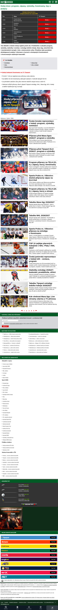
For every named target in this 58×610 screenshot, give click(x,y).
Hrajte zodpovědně (4, 589)
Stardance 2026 (6, 450)
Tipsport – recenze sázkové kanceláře (10, 457)
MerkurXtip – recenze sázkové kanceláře (11, 469)
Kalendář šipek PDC (7, 419)
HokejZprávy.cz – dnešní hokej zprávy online (12, 338)
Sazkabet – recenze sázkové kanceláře (11, 462)
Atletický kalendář (6, 424)
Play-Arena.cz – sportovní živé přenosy (11, 345)
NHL (5, 65)
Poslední (36, 310)
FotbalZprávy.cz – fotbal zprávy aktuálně (11, 336)
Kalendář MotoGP (6, 412)
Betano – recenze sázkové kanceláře (10, 460)
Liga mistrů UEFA (6, 366)
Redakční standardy (13, 602)
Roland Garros (6, 403)
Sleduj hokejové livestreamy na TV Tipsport (16, 72)
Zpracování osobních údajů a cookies (35, 602)
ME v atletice (5, 370)
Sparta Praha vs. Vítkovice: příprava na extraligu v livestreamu (41, 231)
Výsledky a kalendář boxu (8, 437)
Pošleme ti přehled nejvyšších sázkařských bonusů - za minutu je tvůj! (22, 318)
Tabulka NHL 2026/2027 (39, 215)
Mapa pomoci (40, 597)
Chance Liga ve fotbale (7, 364)
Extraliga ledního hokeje (8, 394)
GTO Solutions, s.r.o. (5, 604)
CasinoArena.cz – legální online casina (11, 352)
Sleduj (46, 20)
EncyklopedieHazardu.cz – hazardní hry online (38, 334)
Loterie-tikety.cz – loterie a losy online (37, 338)
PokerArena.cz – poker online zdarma (11, 347)
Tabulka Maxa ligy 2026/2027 (42, 202)
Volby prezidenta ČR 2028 (8, 445)
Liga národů (5, 390)
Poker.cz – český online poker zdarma (11, 350)
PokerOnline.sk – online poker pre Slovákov (38, 352)
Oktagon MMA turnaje (7, 439)
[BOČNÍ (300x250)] (11, 529)
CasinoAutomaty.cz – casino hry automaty (37, 336)
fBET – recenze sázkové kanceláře (10, 475)
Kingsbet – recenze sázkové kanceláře (11, 473)
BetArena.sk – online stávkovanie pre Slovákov (38, 340)
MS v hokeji (34, 65)
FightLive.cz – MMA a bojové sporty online (12, 334)
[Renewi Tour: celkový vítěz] (9, 500)
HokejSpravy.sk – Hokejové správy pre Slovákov (39, 345)
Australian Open (6, 401)
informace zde (27, 592)
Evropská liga (5, 383)
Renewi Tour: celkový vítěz (24, 500)
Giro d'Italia (5, 410)
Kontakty (6, 602)
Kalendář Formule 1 (7, 368)
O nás (2, 602)
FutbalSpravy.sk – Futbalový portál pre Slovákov (39, 347)
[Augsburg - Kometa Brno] (9, 485)
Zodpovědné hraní (21, 586)
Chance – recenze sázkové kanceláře (10, 464)
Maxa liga (34, 63)
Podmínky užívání (22, 602)
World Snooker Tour (7, 426)
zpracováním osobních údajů (16, 323)
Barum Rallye (5, 377)
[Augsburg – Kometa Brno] (9, 490)
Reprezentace (8, 67)
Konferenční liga (6, 385)
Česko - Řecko (22, 495)
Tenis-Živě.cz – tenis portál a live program (11, 340)
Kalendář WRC (6, 435)
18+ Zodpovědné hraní (49, 602)
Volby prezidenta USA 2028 (8, 447)
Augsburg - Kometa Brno (24, 486)
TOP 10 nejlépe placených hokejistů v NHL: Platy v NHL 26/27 (42, 245)
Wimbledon (5, 405)
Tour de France (6, 408)
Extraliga (7, 63)
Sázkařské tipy (6, 481)
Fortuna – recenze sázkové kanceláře (10, 455)
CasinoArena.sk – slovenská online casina (38, 350)
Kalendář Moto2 (6, 433)
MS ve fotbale (5, 387)
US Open (5, 373)
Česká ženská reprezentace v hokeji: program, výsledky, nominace (41, 123)
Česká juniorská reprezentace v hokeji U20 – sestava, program (42, 259)
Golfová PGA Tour (6, 428)
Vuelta (4, 375)
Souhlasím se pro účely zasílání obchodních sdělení (21, 323)
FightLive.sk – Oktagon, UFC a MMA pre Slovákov (39, 343)
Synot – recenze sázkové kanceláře (10, 466)
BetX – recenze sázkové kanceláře (10, 471)
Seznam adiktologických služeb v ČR (29, 597)
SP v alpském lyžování (7, 417)
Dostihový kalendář (7, 430)
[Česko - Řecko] (9, 495)
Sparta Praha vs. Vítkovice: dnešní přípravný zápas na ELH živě (41, 178)
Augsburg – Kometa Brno (24, 490)
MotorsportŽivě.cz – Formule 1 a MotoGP (11, 343)
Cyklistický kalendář (7, 421)
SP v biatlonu (5, 414)
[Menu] (56, 2)
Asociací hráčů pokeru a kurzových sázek (41, 586)
